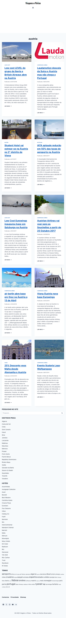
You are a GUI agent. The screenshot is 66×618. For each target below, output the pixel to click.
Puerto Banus (6, 457)
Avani (3, 492)
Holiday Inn (5, 514)
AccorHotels (6, 486)
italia (10, 580)
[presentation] (16, 52)
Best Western (6, 497)
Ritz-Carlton (6, 557)
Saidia (4, 465)
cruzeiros (10, 577)
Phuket (4, 451)
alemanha (28, 574)
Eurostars (5, 505)
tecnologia (49, 584)
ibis (3, 522)
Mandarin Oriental (8, 527)
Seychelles (5, 473)
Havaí (4, 432)
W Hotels (5, 566)
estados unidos (43, 577)
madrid (33, 580)
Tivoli (3, 560)
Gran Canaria (6, 429)
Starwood (5, 552)
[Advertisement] (33, 21)
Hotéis (6, 142)
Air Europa (17, 574)
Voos (6, 362)
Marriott (4, 530)
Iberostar (5, 519)
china (3, 577)
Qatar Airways (19, 584)
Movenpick (5, 538)
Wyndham (5, 563)
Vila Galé (5, 555)
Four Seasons (6, 508)
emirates (26, 577)
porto (4, 584)
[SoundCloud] (15, 604)
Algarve (4, 421)
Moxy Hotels (6, 541)
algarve (33, 574)
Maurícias (5, 446)
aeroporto (6, 574)
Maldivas (5, 443)
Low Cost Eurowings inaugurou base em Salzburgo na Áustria (16, 224)
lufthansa (28, 580)
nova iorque (55, 580)
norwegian (48, 581)
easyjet (20, 577)
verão (60, 584)
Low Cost (7, 65)
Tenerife (4, 476)
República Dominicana (9, 459)
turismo (55, 584)
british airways (55, 574)
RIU (3, 549)
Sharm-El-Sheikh (7, 470)
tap (44, 584)
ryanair (38, 584)
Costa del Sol (6, 424)
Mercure (4, 536)
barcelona (43, 574)
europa (52, 577)
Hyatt (3, 516)
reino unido (31, 584)
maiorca (38, 580)
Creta (3, 427)
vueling (3, 587)
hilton (3, 580)
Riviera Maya (6, 462)
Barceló (4, 495)
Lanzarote (5, 440)
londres (22, 580)
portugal (11, 584)
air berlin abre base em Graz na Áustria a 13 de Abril (16, 297)
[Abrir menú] (33, 7)
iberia (7, 580)
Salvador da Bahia (8, 468)
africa (12, 574)
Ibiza (3, 435)
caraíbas (62, 574)
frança (59, 577)
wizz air (8, 587)
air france (22, 574)
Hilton (4, 511)
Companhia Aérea (42, 65)
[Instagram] (9, 604)
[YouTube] (12, 604)
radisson (26, 584)
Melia (3, 533)
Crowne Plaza (6, 503)
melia (41, 580)
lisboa (15, 580)
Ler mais (8, 106)
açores (38, 574)
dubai (15, 577)
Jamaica (4, 438)
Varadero (5, 478)
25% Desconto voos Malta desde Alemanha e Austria (15, 369)
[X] (6, 604)
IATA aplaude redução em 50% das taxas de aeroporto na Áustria (49, 149)
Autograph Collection (8, 489)
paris (60, 580)
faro (56, 577)
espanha (33, 577)
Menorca (5, 448)
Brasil (49, 574)
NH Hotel (5, 544)
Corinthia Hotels (7, 500)
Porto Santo (6, 454)
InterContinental (7, 525)
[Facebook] (3, 604)
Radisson (5, 546)
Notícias (39, 142)
